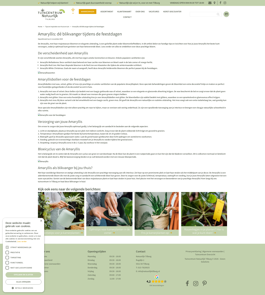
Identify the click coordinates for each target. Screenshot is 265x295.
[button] (23, 287)
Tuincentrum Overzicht (205, 254)
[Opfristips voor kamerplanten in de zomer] (109, 211)
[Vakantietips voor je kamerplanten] (61, 211)
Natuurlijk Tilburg (143, 256)
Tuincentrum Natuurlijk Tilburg (198, 259)
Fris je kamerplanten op (155, 233)
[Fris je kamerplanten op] (157, 211)
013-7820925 (144, 267)
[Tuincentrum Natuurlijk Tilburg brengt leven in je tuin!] (51, 14)
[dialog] (23, 255)
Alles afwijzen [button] (23, 282)
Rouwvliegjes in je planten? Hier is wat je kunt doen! (204, 231)
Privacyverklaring (193, 251)
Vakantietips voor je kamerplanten (60, 233)
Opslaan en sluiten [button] (23, 274)
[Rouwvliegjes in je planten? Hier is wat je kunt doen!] (204, 211)
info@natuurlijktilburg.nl (149, 271)
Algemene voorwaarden (49, 263)
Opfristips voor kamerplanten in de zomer (109, 231)
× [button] (41, 221)
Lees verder (22, 241)
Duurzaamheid (45, 260)
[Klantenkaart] (226, 14)
